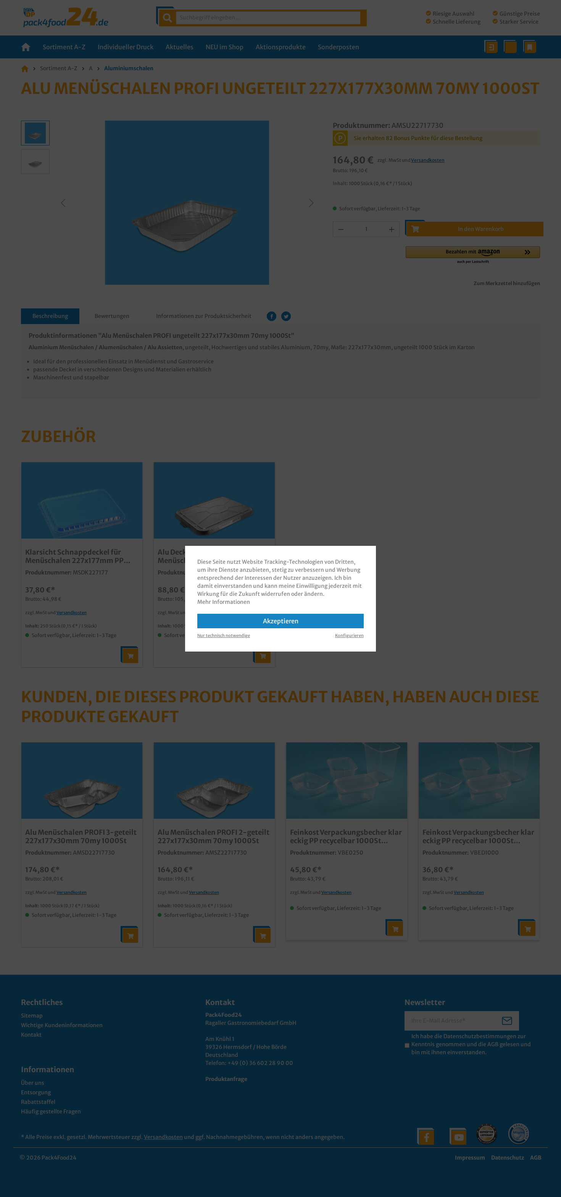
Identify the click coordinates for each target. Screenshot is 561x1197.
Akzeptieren (280, 621)
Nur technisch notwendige (223, 635)
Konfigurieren (349, 635)
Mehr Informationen (223, 601)
